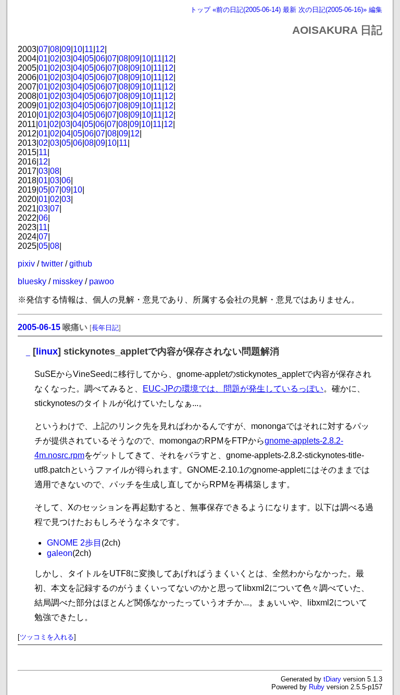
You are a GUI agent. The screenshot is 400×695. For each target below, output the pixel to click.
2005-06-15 (39, 327)
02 (54, 58)
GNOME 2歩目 (74, 542)
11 (88, 49)
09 (66, 49)
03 (66, 58)
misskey (68, 281)
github (80, 263)
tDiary (332, 679)
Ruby (316, 687)
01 (43, 58)
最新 (289, 10)
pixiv (26, 263)
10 (77, 49)
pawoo (101, 281)
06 (100, 58)
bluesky (32, 281)
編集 (375, 10)
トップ (200, 10)
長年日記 (105, 328)
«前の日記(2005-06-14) (247, 10)
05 (89, 58)
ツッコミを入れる (47, 637)
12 (100, 49)
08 (54, 49)
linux (47, 351)
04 (77, 58)
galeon (59, 553)
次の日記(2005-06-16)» (332, 10)
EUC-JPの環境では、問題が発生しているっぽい (233, 388)
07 (43, 49)
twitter (52, 263)
